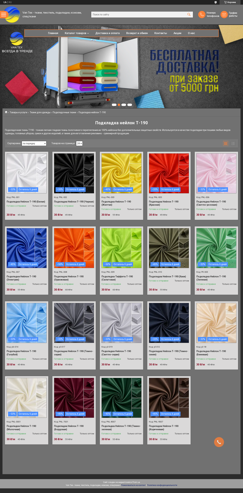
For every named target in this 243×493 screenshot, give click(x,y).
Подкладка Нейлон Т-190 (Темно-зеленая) (121, 428)
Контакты (160, 33)
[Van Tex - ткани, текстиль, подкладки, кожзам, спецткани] (11, 14)
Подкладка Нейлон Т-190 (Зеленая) (211, 278)
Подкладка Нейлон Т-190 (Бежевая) (211, 353)
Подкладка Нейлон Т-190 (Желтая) (116, 203)
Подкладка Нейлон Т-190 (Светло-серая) (116, 353)
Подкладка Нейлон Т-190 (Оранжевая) (68, 278)
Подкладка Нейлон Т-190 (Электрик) (21, 278)
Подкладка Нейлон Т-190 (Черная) (74, 201)
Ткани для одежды (40, 112)
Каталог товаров (75, 33)
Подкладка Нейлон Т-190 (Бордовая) (68, 428)
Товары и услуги (18, 112)
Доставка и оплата (107, 33)
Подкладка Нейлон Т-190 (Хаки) (167, 276)
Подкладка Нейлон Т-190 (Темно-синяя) (168, 353)
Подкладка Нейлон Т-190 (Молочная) (21, 428)
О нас (191, 33)
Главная (53, 33)
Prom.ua (136, 482)
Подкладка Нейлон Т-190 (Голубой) (21, 353)
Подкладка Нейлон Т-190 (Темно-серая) (73, 353)
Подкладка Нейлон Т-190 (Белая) (26, 201)
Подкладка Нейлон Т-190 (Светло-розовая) (211, 203)
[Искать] (189, 14)
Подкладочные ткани (64, 112)
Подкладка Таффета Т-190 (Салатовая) (117, 278)
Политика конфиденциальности (162, 485)
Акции (177, 33)
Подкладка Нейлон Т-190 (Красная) (163, 203)
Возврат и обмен (137, 33)
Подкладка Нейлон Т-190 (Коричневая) (163, 428)
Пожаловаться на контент (133, 485)
